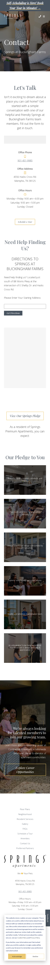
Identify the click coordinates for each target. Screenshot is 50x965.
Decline (35, 956)
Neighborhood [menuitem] (25, 814)
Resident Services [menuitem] (25, 819)
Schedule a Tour (25, 221)
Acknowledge (17, 956)
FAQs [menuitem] (25, 828)
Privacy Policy (35, 938)
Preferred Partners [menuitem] (25, 848)
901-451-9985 (25, 160)
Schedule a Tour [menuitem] (25, 833)
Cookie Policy (22, 938)
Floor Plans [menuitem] (25, 809)
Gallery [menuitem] (25, 824)
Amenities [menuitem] (25, 838)
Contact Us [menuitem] (25, 843)
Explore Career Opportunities (25, 770)
